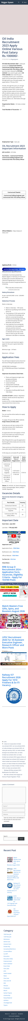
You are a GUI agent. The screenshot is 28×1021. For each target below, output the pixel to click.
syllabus (6, 1000)
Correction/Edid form (10, 949)
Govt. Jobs (6, 968)
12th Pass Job (7, 937)
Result (5, 990)
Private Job (7, 988)
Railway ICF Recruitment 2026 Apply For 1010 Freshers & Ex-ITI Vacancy (11, 680)
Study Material (8, 998)
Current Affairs (8, 951)
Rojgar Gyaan (7, 2)
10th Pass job (7, 934)
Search (5, 836)
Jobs (5, 741)
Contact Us (14, 1013)
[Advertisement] (14, 20)
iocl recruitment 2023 (19, 746)
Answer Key (7, 946)
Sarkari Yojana (8, 993)
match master (7, 973)
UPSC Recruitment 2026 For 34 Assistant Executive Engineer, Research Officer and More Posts (13, 642)
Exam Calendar (8, 963)
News (5, 976)
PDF (5, 983)
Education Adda (8, 959)
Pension (6, 985)
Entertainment (8, 961)
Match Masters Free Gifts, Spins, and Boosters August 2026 (13, 608)
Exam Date (7, 966)
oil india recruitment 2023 (13, 768)
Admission (7, 939)
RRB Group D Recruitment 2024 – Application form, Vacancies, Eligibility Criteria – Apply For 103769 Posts (12, 573)
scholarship (7, 995)
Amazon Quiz (7, 944)
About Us (7, 1013)
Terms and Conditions (14, 1016)
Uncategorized (8, 1003)
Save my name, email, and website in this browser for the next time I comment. (14, 819)
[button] (19, 2)
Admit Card (7, 941)
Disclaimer (20, 1013)
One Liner (6, 978)
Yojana (5, 1005)
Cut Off (6, 954)
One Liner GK (7, 981)
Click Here (16, 548)
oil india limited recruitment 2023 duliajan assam (14, 761)
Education (6, 956)
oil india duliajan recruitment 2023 (12, 748)
